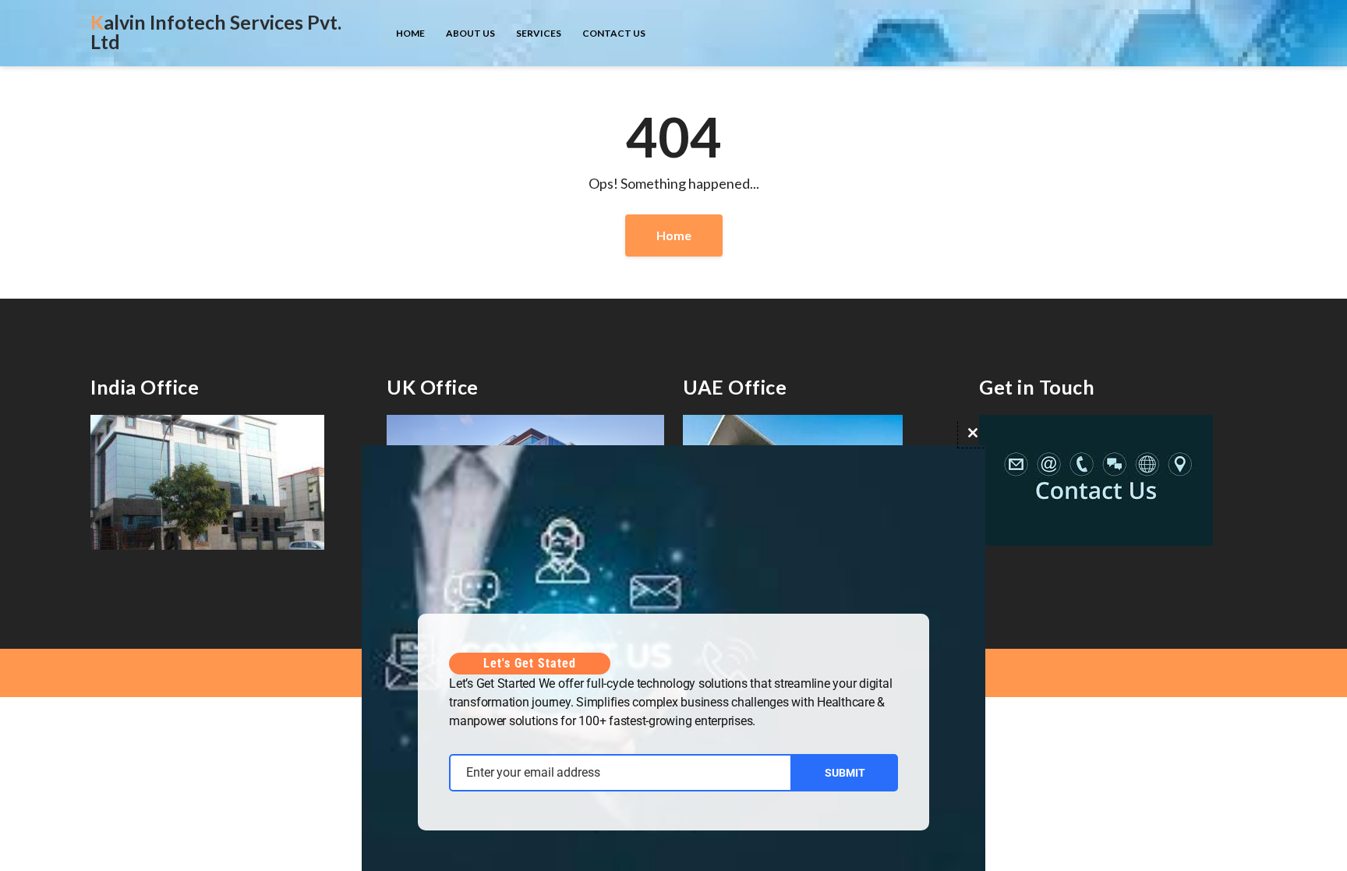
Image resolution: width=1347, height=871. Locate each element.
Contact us (613, 33)
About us (470, 33)
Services (538, 33)
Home (410, 33)
